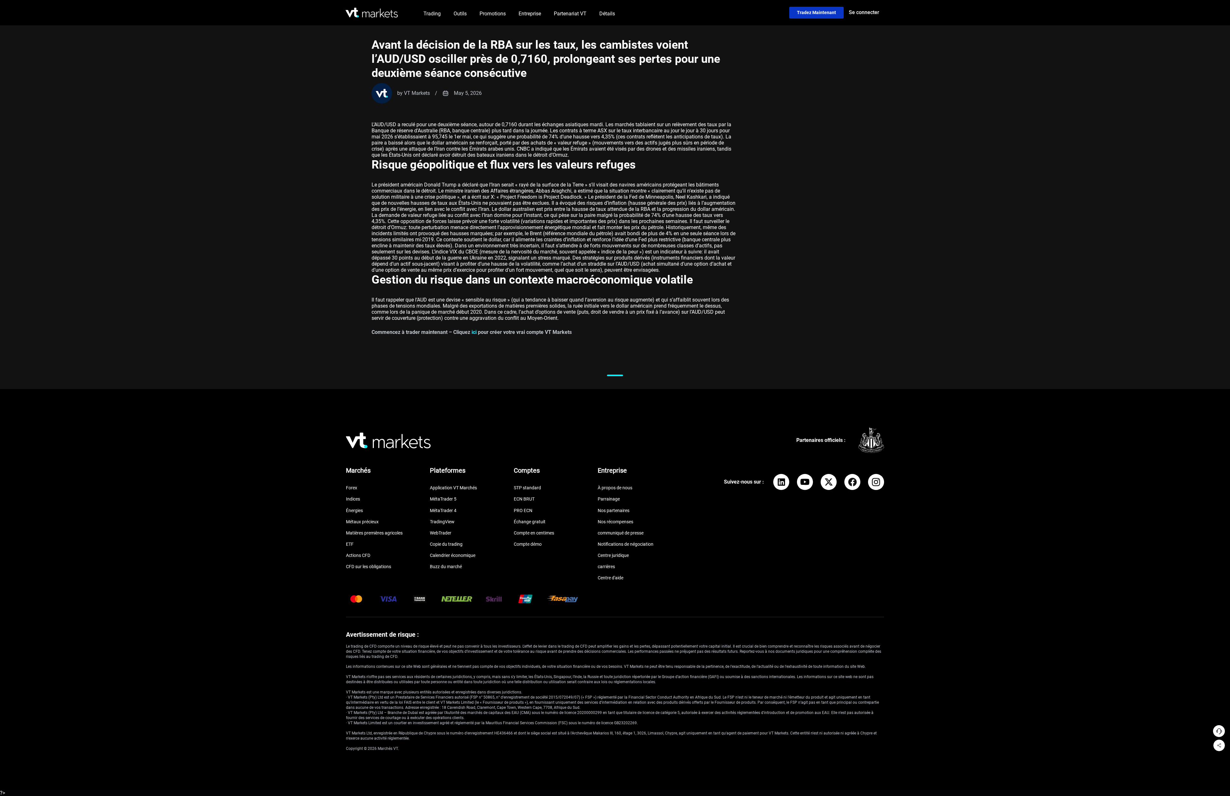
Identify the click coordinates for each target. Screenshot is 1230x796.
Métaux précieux (362, 521)
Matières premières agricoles (374, 532)
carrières (606, 566)
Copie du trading (446, 544)
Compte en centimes (534, 532)
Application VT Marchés (453, 487)
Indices (353, 499)
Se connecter (864, 12)
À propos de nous (615, 487)
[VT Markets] (372, 13)
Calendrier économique (452, 555)
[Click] (781, 482)
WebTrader (440, 532)
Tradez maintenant (816, 12)
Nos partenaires (613, 510)
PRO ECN (523, 510)
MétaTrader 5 (443, 499)
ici (474, 332)
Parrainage (609, 499)
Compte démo (528, 544)
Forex (351, 487)
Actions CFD (358, 555)
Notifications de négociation (625, 544)
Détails (607, 14)
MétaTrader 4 (443, 510)
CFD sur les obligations (368, 566)
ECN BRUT (524, 499)
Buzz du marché (446, 566)
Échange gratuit (529, 521)
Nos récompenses (615, 521)
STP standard (527, 487)
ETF (350, 544)
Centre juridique (613, 555)
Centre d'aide (610, 577)
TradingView (442, 521)
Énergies (354, 510)
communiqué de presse (621, 532)
